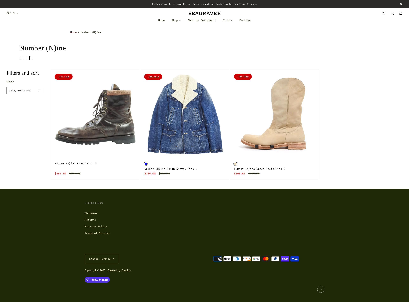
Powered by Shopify (119, 270)
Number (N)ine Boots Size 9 (75, 163)
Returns (90, 219)
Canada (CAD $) (100, 258)
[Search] (392, 13)
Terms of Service (97, 233)
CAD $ (10, 13)
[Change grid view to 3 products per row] (21, 58)
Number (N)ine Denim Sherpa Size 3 (170, 168)
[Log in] (383, 13)
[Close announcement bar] (401, 4)
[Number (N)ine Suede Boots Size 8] (274, 114)
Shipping (91, 213)
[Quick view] (132, 77)
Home (73, 32)
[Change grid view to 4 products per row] (29, 58)
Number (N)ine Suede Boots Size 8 (259, 168)
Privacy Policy (96, 226)
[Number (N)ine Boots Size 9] (95, 114)
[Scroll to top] (320, 289)
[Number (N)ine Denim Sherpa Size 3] (185, 114)
